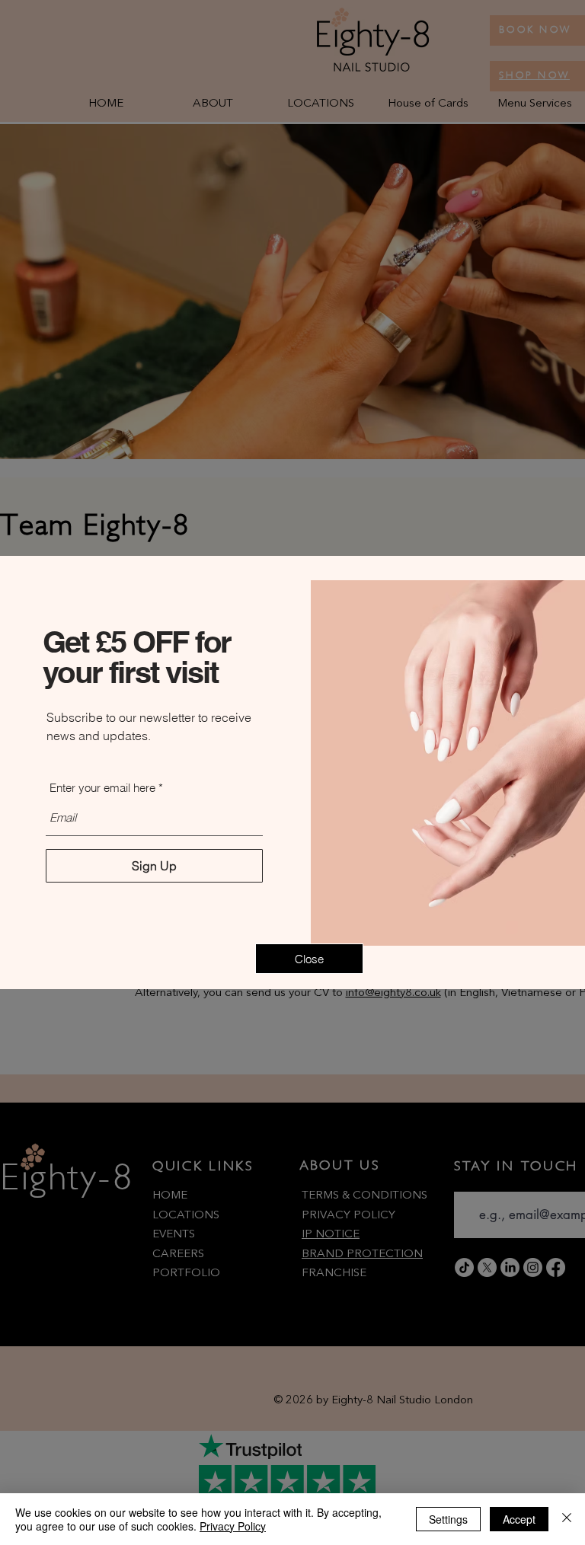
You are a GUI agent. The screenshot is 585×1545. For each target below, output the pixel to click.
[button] (309, 958)
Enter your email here (102, 787)
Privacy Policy (233, 1526)
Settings (448, 1519)
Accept (519, 1519)
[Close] (567, 1519)
